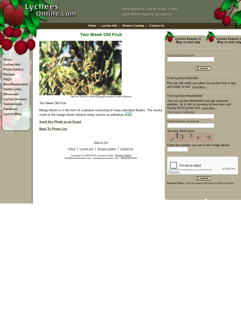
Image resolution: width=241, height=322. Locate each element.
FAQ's (7, 79)
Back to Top (101, 142)
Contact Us (157, 25)
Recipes (9, 74)
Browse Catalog (133, 25)
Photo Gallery (13, 69)
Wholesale (10, 94)
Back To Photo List (53, 129)
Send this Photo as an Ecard (60, 122)
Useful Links (12, 89)
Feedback (10, 109)
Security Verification (180, 131)
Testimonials (12, 104)
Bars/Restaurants (15, 84)
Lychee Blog (12, 114)
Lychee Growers (15, 99)
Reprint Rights (123, 155)
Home (92, 25)
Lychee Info (109, 25)
